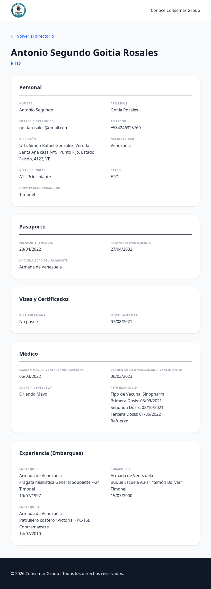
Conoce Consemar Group (175, 10)
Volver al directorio (35, 36)
